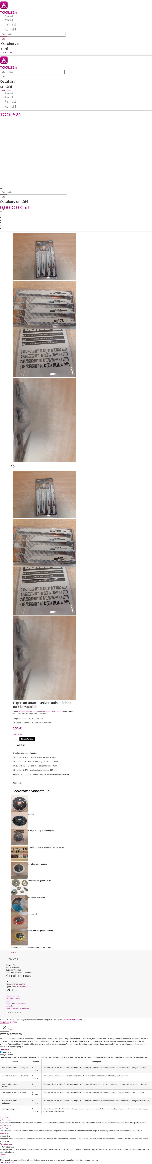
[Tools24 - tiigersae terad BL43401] (44, 461)
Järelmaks (9, 1001)
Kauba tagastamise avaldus (16, 1003)
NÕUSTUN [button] (12, 1022)
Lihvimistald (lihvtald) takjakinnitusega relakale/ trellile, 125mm (37, 847)
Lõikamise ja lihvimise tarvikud (54, 711)
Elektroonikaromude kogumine (17, 1008)
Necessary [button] (4, 1049)
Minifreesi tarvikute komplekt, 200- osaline (29, 864)
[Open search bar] (1, 188)
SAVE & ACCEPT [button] (7, 1163)
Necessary (6, 1052)
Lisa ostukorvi (27, 739)
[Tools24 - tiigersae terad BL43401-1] (44, 376)
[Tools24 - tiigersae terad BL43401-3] (44, 280)
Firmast (8, 16)
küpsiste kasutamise (71, 1019)
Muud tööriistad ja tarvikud (30, 711)
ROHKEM (4, 1022)
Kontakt (8, 19)
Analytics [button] (4, 1133)
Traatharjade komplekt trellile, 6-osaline (28, 897)
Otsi (3, 39)
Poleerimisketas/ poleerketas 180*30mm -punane (32, 931)
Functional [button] (4, 1117)
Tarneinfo (9, 1006)
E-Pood (15, 711)
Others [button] (3, 1155)
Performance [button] (5, 1125)
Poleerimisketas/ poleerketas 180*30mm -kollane (32, 947)
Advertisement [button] (6, 1144)
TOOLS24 (8, 12)
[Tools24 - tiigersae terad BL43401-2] (44, 328)
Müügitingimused (12, 996)
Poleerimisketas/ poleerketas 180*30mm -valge (31, 881)
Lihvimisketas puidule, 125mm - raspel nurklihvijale (32, 831)
